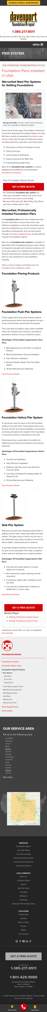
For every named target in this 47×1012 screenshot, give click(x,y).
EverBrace (7, 696)
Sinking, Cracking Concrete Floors (23, 620)
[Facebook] (20, 941)
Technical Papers (23, 880)
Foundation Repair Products (13, 670)
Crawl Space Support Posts (13, 687)
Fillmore (8, 770)
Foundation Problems (10, 662)
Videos (23, 930)
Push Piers (8, 679)
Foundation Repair (11, 654)
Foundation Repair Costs (11, 666)
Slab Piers (8, 676)
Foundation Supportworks (20, 234)
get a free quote (23, 956)
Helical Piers (8, 683)
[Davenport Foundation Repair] (23, 1007)
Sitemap (29, 998)
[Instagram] (30, 941)
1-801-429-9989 (23, 977)
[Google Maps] (16, 941)
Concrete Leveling (24, 854)
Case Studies (23, 934)
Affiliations (23, 896)
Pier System (7, 673)
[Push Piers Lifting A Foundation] (23, 105)
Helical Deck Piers (10, 703)
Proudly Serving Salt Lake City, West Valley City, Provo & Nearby (23, 37)
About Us (23, 876)
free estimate (7, 633)
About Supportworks (10, 707)
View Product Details (10, 374)
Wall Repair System (10, 693)
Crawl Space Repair (23, 865)
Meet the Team (23, 888)
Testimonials (23, 914)
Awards (23, 884)
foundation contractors (11, 172)
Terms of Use (19, 998)
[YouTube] (23, 941)
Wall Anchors (8, 700)
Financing (23, 900)
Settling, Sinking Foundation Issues (23, 617)
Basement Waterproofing (23, 858)
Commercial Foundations (23, 862)
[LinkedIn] (26, 941)
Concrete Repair (23, 850)
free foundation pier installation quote (20, 266)
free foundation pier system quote (22, 197)
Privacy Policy (39, 995)
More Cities (8, 777)
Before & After (23, 922)
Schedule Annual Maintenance (23, 3)
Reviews (23, 918)
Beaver (8, 749)
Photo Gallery (7, 711)
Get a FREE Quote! (23, 187)
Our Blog (23, 892)
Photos (23, 926)
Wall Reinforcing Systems (12, 690)
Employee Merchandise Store (23, 903)
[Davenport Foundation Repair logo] (23, 18)
